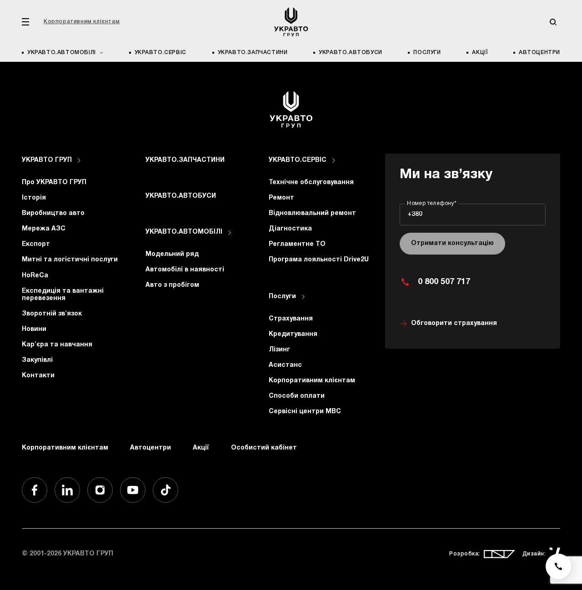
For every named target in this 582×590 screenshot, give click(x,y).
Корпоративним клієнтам (82, 21)
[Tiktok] (165, 490)
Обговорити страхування (454, 323)
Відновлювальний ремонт (312, 213)
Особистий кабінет (264, 448)
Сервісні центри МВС (305, 412)
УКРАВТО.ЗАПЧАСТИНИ (253, 52)
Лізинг (279, 350)
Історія (34, 198)
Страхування (291, 319)
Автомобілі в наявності (185, 270)
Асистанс (285, 365)
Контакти (38, 376)
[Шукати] (553, 22)
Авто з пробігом (172, 285)
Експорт (36, 244)
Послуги (427, 52)
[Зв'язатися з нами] (558, 566)
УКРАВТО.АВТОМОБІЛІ (184, 232)
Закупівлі (37, 360)
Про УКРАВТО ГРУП (54, 182)
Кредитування (293, 334)
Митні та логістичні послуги (70, 260)
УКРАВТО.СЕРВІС (160, 52)
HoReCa (35, 276)
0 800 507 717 (444, 282)
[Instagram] (100, 490)
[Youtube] (133, 490)
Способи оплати (297, 396)
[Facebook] (34, 490)
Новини (34, 329)
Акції (479, 52)
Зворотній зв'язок (52, 314)
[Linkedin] (67, 490)
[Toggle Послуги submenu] (303, 296)
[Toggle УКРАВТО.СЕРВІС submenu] (333, 160)
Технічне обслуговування (311, 182)
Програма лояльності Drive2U (319, 260)
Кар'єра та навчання (57, 345)
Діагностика (290, 229)
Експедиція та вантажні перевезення (63, 294)
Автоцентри (539, 52)
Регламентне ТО (297, 244)
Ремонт (281, 198)
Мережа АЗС (43, 229)
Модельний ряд (172, 254)
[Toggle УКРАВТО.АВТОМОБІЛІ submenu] (229, 232)
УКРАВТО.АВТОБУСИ (350, 52)
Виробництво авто (53, 213)
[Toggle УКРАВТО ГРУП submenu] (79, 160)
